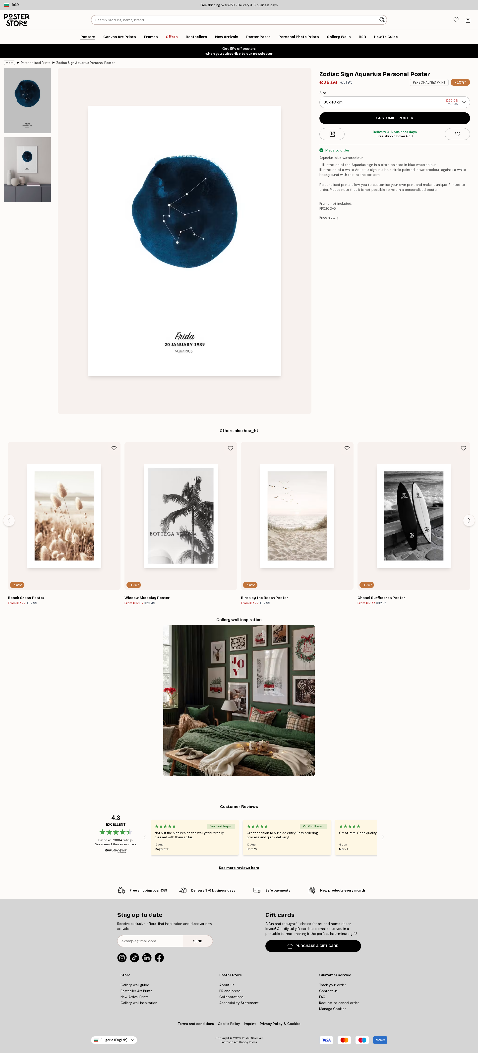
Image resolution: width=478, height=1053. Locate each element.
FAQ (322, 997)
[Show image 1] (27, 100)
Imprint (250, 1023)
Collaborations (231, 997)
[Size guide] (332, 134)
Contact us (328, 991)
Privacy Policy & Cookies (280, 1023)
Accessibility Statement (239, 1003)
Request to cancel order (339, 1003)
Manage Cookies (332, 1008)
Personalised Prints (35, 63)
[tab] (456, 20)
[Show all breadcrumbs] (9, 62)
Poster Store (250, 1038)
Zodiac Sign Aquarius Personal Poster (85, 63)
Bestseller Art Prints (136, 991)
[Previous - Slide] (9, 520)
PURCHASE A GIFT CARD (317, 946)
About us (226, 985)
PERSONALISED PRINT (429, 82)
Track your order (332, 985)
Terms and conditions (196, 1023)
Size (322, 93)
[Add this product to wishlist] (457, 134)
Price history (329, 217)
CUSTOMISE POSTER (394, 118)
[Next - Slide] (469, 520)
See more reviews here (239, 867)
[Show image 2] (27, 169)
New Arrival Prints (134, 997)
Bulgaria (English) (114, 1040)
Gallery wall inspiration (138, 1003)
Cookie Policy (229, 1023)
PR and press (229, 991)
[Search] (382, 20)
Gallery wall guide (134, 985)
